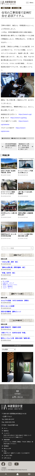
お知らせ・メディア (8, 283)
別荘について (27, 435)
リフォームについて (9, 437)
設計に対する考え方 (9, 435)
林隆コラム (19, 437)
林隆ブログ (5, 8)
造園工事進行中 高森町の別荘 (11, 327)
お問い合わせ (7, 458)
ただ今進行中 (17, 320)
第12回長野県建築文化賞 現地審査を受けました (11, 145)
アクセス (13, 443)
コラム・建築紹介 (8, 286)
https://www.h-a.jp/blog (18, 118)
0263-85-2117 (9, 419)
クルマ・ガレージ (8, 288)
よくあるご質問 (8, 455)
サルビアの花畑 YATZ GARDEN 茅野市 (15, 300)
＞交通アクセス (7, 416)
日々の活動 (16, 8)
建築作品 (6, 430)
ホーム (5, 428)
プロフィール (7, 441)
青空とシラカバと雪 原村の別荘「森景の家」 (16, 338)
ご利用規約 (3, 468)
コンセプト (7, 433)
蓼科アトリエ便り (17, 294)
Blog (5, 451)
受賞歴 (14, 441)
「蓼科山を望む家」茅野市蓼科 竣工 (13, 267)
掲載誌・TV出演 (21, 441)
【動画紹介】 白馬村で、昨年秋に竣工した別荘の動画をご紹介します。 (23, 146)
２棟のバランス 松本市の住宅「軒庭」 (14, 333)
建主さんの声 (7, 448)
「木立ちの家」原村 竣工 (9, 262)
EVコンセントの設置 (7, 306)
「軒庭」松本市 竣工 (8, 273)
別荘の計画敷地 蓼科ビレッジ (11, 311)
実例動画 (6, 446)
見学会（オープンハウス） (10, 284)
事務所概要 (7, 439)
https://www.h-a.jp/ (25, 114)
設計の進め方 (19, 435)
